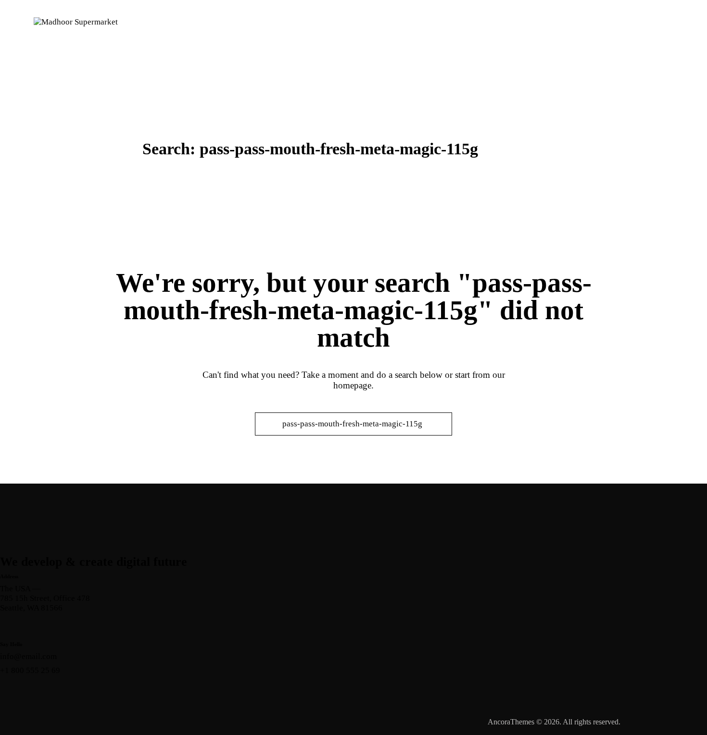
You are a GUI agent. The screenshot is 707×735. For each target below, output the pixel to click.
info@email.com (28, 656)
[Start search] (266, 424)
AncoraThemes (511, 722)
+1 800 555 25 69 (30, 670)
